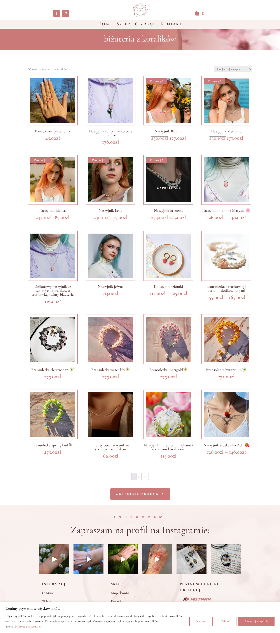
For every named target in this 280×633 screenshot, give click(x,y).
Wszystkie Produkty (140, 494)
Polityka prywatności (28, 626)
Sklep (123, 25)
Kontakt (171, 25)
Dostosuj (201, 621)
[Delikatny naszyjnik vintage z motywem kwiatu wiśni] (191, 559)
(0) (202, 13)
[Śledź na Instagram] (65, 13)
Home (105, 25)
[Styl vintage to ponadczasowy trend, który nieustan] (226, 559)
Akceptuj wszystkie (256, 621)
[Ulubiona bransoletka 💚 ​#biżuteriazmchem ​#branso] (123, 559)
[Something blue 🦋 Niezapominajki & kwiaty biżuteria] (88, 559)
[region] (140, 617)
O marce (145, 25)
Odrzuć (225, 621)
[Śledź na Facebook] (56, 13)
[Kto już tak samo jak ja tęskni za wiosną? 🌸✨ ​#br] (54, 559)
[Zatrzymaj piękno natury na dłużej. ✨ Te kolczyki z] (157, 559)
